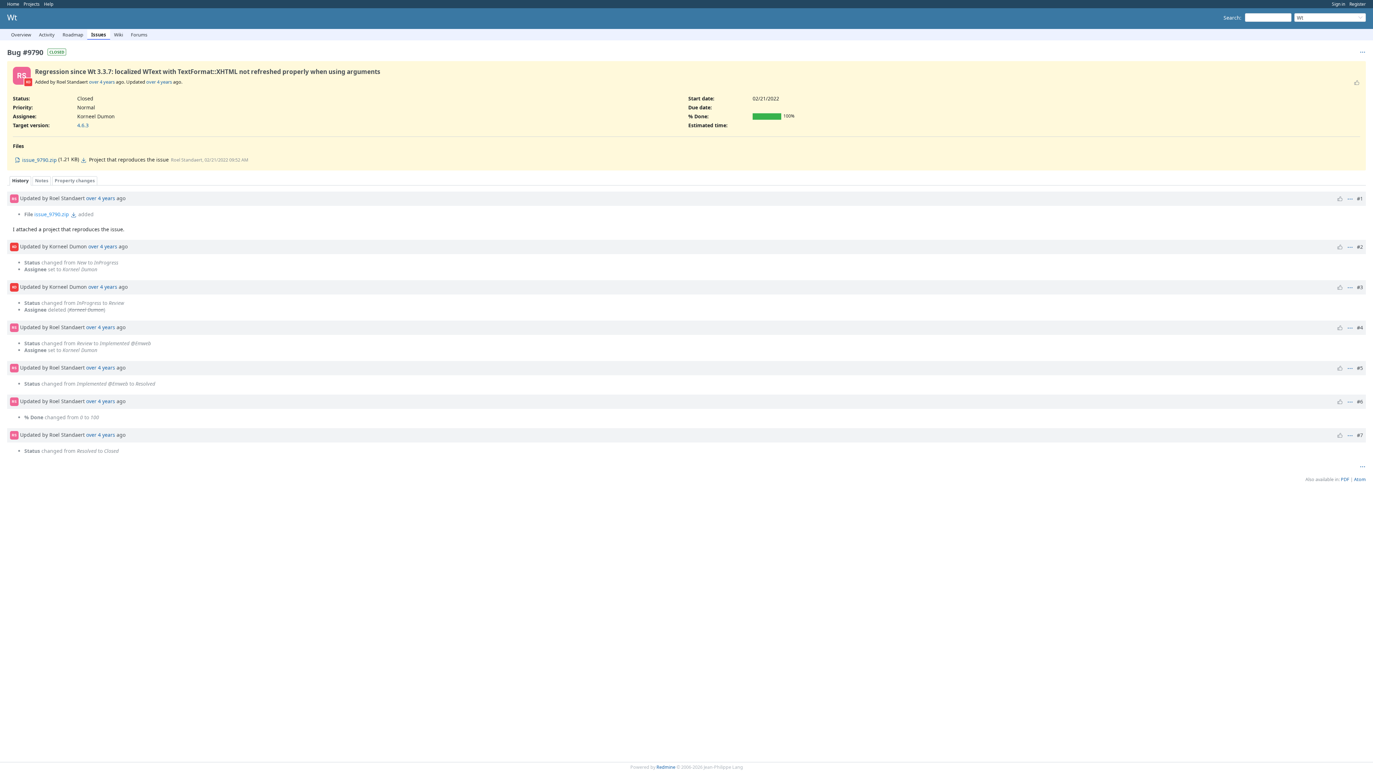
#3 (1360, 287)
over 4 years (102, 82)
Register (1357, 4)
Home (13, 4)
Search (1232, 17)
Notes (41, 181)
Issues (98, 34)
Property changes (75, 181)
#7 (1360, 435)
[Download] (83, 160)
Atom (1360, 479)
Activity (47, 34)
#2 (1360, 246)
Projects (32, 4)
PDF (1345, 479)
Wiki (118, 34)
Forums (139, 34)
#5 (1360, 368)
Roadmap (73, 34)
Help (48, 4)
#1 (1360, 198)
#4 (1360, 327)
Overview (21, 34)
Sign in (1338, 4)
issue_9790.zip (51, 214)
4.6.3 (83, 125)
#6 (1360, 401)
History (20, 181)
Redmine (665, 767)
